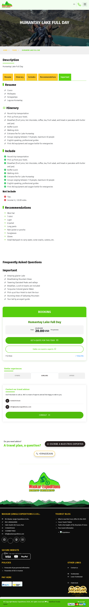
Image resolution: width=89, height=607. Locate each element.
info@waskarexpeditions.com (14, 534)
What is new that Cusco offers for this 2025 (72, 519)
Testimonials (74, 574)
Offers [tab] (71, 376)
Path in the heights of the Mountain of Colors (72, 525)
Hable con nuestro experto (43, 349)
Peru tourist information (65, 528)
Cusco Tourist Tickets (65, 522)
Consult (43, 415)
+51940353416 (45, 453)
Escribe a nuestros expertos (66, 444)
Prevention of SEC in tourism (14, 571)
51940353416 (15, 401)
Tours (14, 50)
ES (74, 4)
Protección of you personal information (17, 568)
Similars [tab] (44, 376)
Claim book (74, 583)
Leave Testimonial (76, 577)
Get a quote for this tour (43, 340)
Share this (80, 356)
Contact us (74, 568)
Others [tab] (17, 376)
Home (5, 50)
